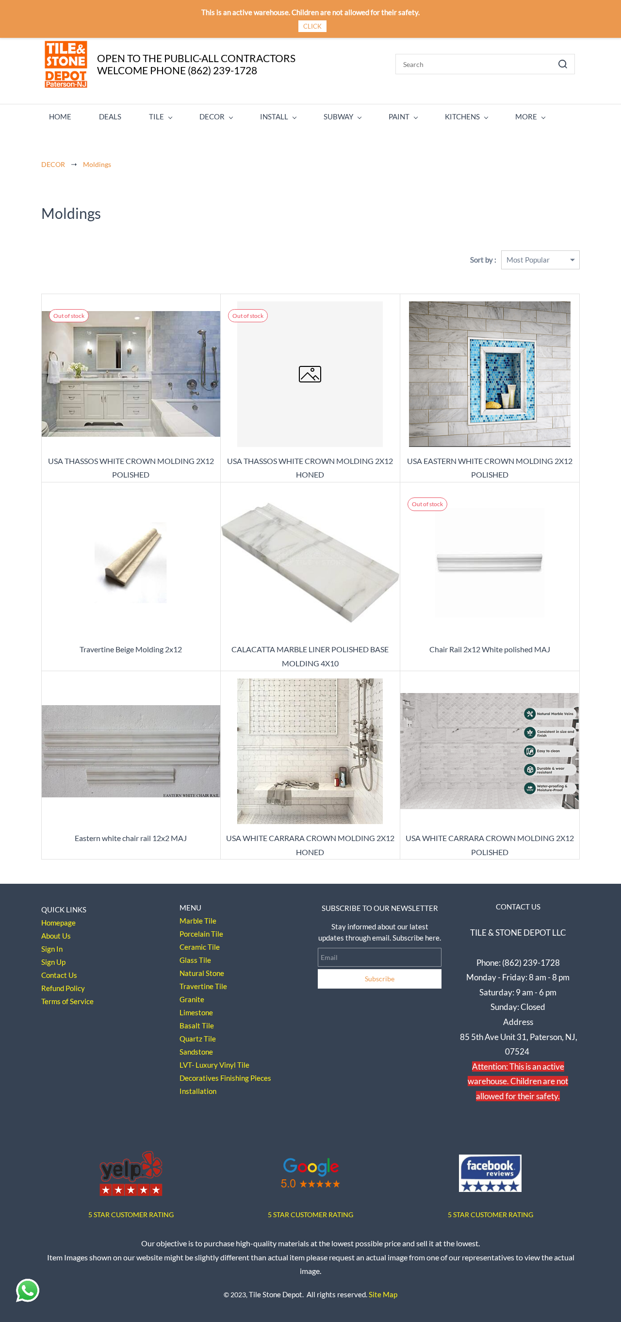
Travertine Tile (203, 986)
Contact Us (59, 975)
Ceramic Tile (200, 946)
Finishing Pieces (245, 1078)
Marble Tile (198, 920)
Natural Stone (202, 973)
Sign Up (53, 962)
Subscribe (379, 979)
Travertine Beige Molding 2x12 (131, 649)
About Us (56, 935)
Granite (192, 999)
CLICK (312, 26)
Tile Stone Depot (275, 1294)
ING (168, 1214)
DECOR (53, 164)
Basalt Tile (197, 1025)
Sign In (52, 948)
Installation (198, 1091)
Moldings (97, 164)
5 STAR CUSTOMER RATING (310, 1214)
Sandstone (196, 1051)
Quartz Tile (198, 1038)
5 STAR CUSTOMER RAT (125, 1214)
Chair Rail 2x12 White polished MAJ (489, 649)
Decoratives (199, 1078)
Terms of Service (67, 1001)
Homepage (58, 922)
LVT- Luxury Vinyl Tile (214, 1064)
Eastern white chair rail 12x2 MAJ (131, 838)
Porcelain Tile (201, 933)
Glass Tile (195, 960)
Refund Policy (63, 988)
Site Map (383, 1294)
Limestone (196, 1012)
